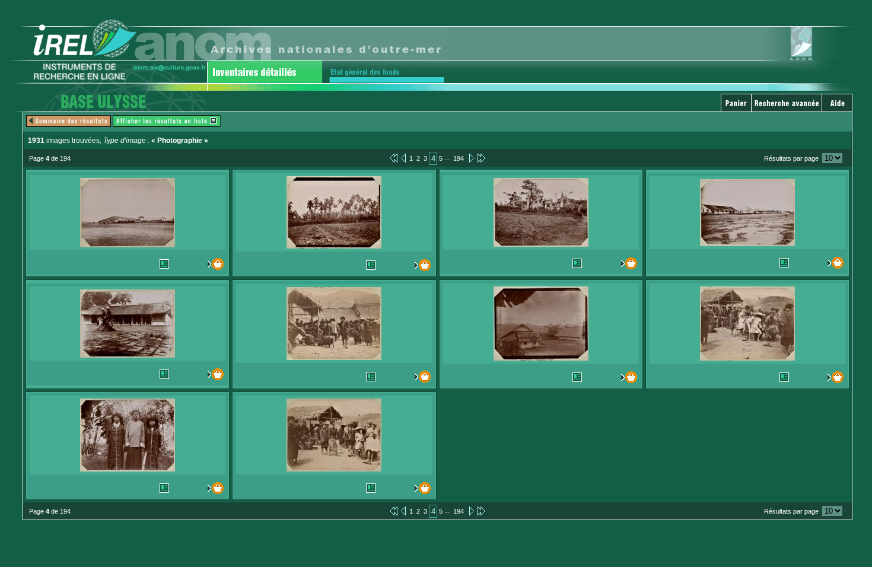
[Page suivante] (471, 157)
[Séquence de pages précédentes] (393, 157)
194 (458, 158)
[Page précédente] (403, 157)
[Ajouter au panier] (212, 264)
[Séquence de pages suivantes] (481, 157)
